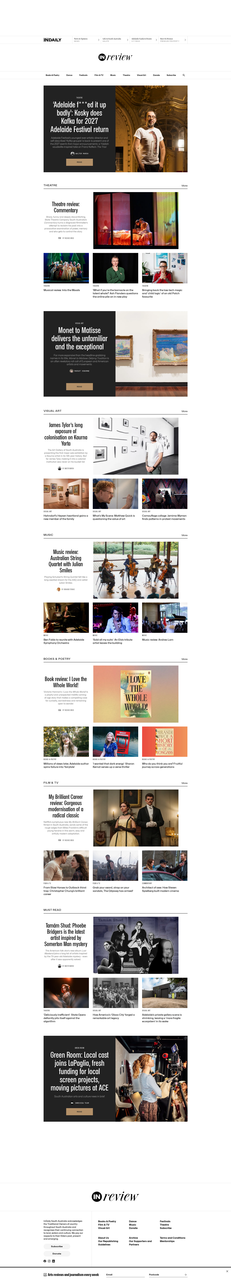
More (185, 185)
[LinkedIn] (53, 1261)
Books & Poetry (52, 75)
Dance (69, 75)
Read (79, 162)
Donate (156, 75)
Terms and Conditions (172, 1237)
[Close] (227, 1271)
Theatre (126, 75)
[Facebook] (45, 1261)
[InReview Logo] (115, 57)
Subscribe (171, 75)
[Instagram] (49, 1261)
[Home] (58, 40)
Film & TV (99, 75)
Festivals (83, 75)
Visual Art (141, 75)
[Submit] (185, 1274)
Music (113, 75)
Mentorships (167, 1241)
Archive (133, 1237)
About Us (103, 1237)
